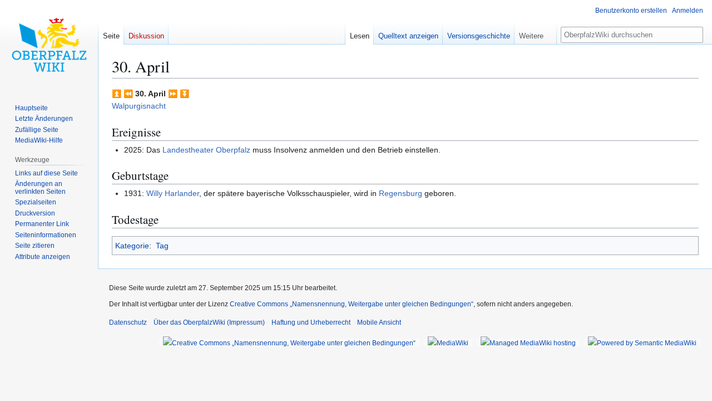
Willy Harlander (172, 193)
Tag (162, 245)
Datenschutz (128, 322)
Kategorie (132, 245)
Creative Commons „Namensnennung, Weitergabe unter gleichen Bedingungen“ (351, 304)
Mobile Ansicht (379, 322)
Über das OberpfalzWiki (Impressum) (209, 322)
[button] (535, 33)
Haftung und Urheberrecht (310, 322)
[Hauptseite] (48, 44)
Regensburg (400, 193)
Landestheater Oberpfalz (206, 149)
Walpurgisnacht (139, 105)
